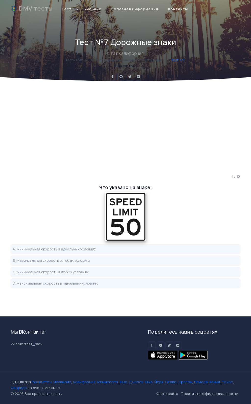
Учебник (92, 9)
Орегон (185, 381)
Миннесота (107, 381)
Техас (227, 381)
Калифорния (84, 381)
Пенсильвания (207, 381)
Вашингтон (42, 381)
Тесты (68, 9)
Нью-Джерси (132, 381)
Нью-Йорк (154, 381)
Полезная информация (134, 9)
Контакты (178, 9)
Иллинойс (62, 381)
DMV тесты (36, 8)
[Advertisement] (125, 127)
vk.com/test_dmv (26, 344)
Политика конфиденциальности (209, 393)
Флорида (19, 387)
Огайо (170, 381)
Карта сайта (167, 393)
